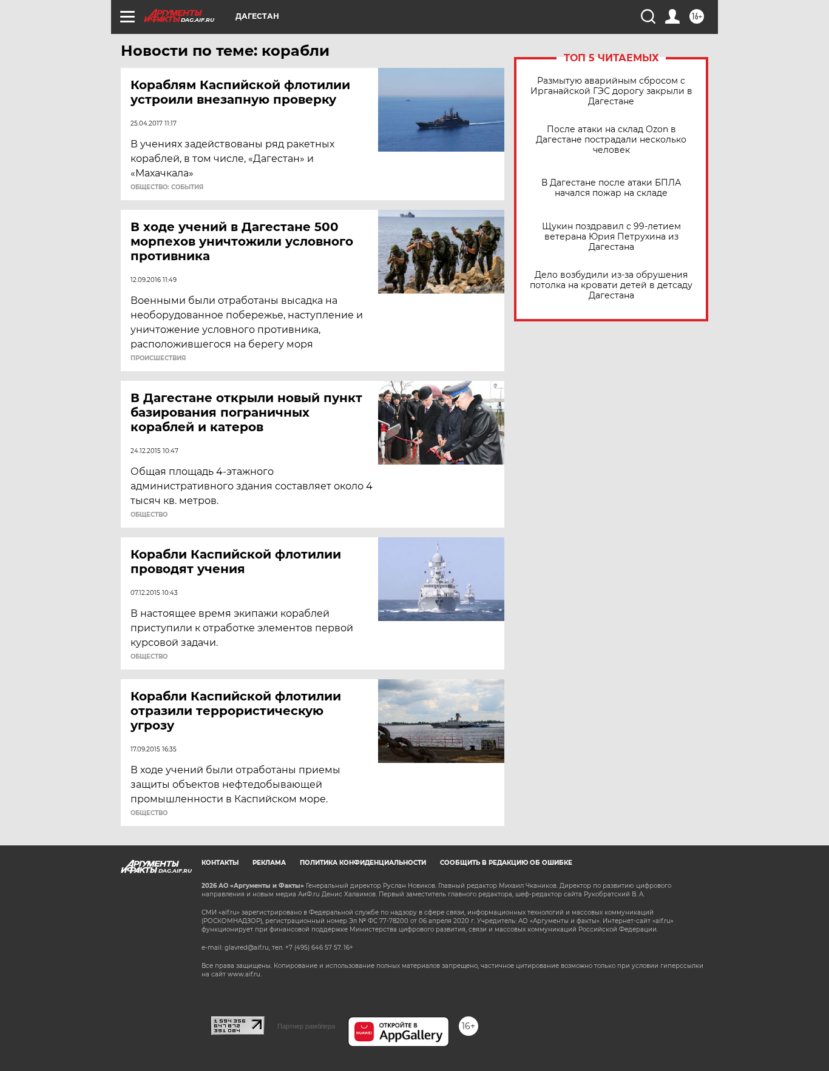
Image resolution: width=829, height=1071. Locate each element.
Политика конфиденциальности (363, 863)
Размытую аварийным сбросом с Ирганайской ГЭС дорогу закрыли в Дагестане (611, 91)
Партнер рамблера (306, 1026)
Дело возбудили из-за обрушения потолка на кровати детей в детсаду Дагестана (611, 285)
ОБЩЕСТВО (148, 515)
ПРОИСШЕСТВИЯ (158, 358)
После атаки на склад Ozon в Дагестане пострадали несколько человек (611, 139)
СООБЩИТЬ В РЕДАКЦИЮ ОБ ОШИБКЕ (506, 863)
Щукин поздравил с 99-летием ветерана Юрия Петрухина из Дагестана (611, 236)
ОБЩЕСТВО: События (166, 187)
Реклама (269, 863)
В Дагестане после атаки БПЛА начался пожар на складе (611, 188)
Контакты (220, 863)
